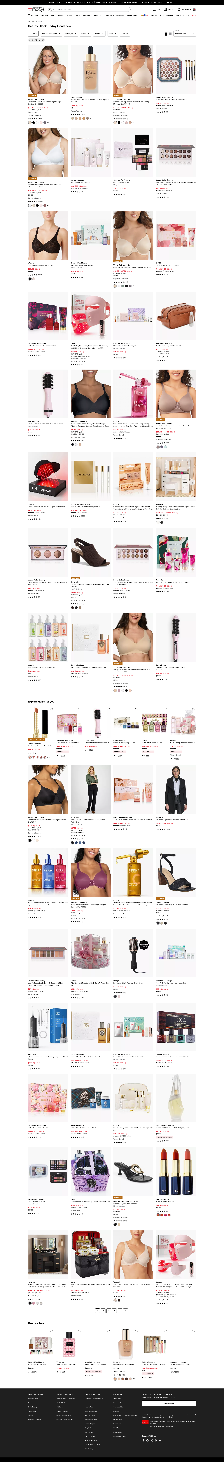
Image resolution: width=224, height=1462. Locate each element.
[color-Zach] (83, 842)
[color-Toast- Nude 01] (33, 278)
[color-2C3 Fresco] (87, 118)
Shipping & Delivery (34, 1419)
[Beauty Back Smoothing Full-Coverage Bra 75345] (133, 235)
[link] (48, 111)
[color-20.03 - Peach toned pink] (33, 757)
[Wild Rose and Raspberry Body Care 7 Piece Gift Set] (91, 953)
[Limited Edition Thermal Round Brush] (176, 637)
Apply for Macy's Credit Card (65, 1398)
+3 (133, 122)
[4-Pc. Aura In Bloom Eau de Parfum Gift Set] (176, 552)
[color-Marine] (158, 923)
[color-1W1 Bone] (83, 118)
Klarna (30, 1403)
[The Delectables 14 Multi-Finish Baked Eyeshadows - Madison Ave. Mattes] (176, 152)
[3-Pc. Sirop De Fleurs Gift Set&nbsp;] (176, 235)
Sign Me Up (169, 1403)
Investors (116, 1411)
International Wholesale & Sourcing (125, 1415)
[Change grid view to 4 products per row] (166, 34)
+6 (48, 122)
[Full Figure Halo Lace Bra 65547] (48, 235)
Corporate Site (118, 1407)
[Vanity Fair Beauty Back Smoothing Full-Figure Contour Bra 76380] (91, 872)
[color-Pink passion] (165, 1215)
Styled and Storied (119, 1436)
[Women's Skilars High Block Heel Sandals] (176, 872)
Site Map (116, 1428)
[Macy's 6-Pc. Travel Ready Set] (133, 316)
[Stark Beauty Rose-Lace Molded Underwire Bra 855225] (133, 1254)
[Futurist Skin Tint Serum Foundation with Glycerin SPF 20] (91, 69)
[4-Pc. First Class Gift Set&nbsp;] (91, 152)
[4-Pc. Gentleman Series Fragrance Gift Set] (176, 1027)
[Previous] (31, 70)
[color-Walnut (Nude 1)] (158, 446)
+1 (133, 286)
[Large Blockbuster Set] (48, 1171)
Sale (33, 21)
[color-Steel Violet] (130, 286)
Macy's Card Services (63, 1415)
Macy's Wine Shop (91, 1419)
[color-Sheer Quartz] (41, 122)
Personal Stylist (90, 1424)
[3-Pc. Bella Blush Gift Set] (48, 1098)
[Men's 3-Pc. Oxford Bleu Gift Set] (91, 1098)
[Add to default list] (51, 709)
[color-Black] (29, 278)
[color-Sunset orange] (161, 1215)
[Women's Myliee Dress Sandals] (133, 1171)
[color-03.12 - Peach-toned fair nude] (29, 757)
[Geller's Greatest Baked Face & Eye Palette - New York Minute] (48, 552)
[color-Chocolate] (72, 607)
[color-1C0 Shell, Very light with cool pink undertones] (130, 1379)
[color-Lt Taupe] (80, 607)
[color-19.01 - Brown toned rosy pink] (44, 757)
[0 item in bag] (194, 9)
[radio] (30, 122)
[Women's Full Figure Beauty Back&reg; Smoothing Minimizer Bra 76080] (133, 69)
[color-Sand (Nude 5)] (115, 1300)
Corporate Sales (118, 1403)
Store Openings (90, 1436)
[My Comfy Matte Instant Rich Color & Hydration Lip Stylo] (41, 722)
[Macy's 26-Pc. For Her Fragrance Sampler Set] (41, 1344)
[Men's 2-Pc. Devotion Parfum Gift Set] (91, 1027)
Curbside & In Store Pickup (94, 1398)
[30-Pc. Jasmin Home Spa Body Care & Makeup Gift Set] (91, 1254)
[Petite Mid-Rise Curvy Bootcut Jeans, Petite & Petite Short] (91, 789)
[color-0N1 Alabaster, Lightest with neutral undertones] (119, 1379)
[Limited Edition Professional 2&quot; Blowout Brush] (48, 394)
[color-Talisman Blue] (165, 446)
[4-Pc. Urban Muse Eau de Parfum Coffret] (155, 722)
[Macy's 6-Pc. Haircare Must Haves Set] (176, 953)
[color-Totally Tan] (130, 122)
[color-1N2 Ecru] (80, 118)
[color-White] (158, 522)
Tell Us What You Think (92, 1445)
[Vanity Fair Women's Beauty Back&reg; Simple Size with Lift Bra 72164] (133, 637)
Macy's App (89, 1407)
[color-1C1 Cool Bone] (72, 118)
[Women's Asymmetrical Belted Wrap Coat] (176, 789)
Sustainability (117, 1432)
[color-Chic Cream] (161, 923)
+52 (134, 1379)
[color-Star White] (37, 122)
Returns (30, 1415)
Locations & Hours (91, 1403)
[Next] (65, 70)
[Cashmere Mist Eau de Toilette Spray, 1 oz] (176, 1098)
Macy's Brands (90, 1415)
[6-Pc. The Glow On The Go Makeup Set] (133, 1027)
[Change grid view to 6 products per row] (170, 34)
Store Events (89, 1432)
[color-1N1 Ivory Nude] (76, 118)
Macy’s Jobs (117, 1419)
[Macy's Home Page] (36, 9)
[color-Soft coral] (158, 1215)
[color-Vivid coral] (169, 1215)
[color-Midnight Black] (33, 122)
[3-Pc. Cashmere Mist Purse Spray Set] (91, 476)
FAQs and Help (33, 1398)
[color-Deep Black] (72, 842)
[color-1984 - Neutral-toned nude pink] (37, 757)
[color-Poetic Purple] (119, 690)
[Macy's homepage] (29, 21)
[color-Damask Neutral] (29, 122)
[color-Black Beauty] (76, 607)
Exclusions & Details (157, 1426)
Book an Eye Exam (91, 1440)
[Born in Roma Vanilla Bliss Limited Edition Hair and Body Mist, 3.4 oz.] (69, 1344)
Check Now (169, 1426)
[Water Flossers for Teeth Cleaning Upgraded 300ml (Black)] (48, 1027)
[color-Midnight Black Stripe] (126, 286)
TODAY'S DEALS (55, 2)
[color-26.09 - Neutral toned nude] (41, 757)
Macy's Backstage (91, 1411)
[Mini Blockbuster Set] (133, 152)
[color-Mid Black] (29, 840)
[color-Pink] (33, 1303)
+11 (91, 118)
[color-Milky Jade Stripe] (122, 286)
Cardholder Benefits (63, 1403)
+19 (48, 757)
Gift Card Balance (62, 1411)
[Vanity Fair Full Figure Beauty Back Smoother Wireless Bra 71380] (176, 394)
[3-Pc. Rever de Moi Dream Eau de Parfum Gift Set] (133, 789)
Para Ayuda (32, 1411)
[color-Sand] (80, 842)
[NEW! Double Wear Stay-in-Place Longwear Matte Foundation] (126, 1344)
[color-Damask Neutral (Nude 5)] (115, 122)
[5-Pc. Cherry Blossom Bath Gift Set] (183, 722)
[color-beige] (37, 1303)
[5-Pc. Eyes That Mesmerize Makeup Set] (176, 69)
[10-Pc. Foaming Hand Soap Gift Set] (48, 637)
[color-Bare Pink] (130, 690)
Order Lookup (32, 1407)
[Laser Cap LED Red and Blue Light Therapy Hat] (48, 476)
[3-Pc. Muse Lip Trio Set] (176, 1171)
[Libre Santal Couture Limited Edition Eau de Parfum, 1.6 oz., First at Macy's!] (98, 1344)
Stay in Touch (89, 1428)
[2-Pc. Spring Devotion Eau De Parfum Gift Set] (91, 637)
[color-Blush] (119, 996)
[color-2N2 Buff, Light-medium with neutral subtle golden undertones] (115, 1379)
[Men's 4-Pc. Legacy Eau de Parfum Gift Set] (126, 722)
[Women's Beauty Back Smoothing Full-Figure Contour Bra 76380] (48, 69)
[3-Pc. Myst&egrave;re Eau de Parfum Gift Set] (48, 316)
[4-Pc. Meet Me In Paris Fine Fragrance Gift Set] (69, 722)
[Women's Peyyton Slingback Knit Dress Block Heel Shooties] (91, 552)
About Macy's (117, 1398)
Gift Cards (59, 1407)
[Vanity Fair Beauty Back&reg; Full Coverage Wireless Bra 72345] (48, 789)
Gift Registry (89, 1449)
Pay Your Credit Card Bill (64, 1419)
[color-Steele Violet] (44, 122)
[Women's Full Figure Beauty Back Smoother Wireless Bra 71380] (48, 152)
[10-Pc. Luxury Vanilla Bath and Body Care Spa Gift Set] (133, 1098)
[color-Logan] (76, 842)
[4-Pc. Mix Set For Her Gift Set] (155, 1344)
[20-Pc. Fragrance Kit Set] (183, 1344)
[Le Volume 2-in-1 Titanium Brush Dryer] (133, 953)
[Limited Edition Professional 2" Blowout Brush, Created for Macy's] (98, 722)
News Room (117, 1424)
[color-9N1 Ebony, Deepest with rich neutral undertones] (126, 1379)
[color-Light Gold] (119, 1224)
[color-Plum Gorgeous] (44, 205)
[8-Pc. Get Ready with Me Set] (91, 235)
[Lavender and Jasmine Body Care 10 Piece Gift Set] (91, 1171)
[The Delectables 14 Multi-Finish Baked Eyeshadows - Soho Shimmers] (133, 552)
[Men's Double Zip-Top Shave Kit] (176, 316)
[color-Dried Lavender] (161, 446)
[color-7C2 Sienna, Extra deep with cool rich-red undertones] (122, 1379)
